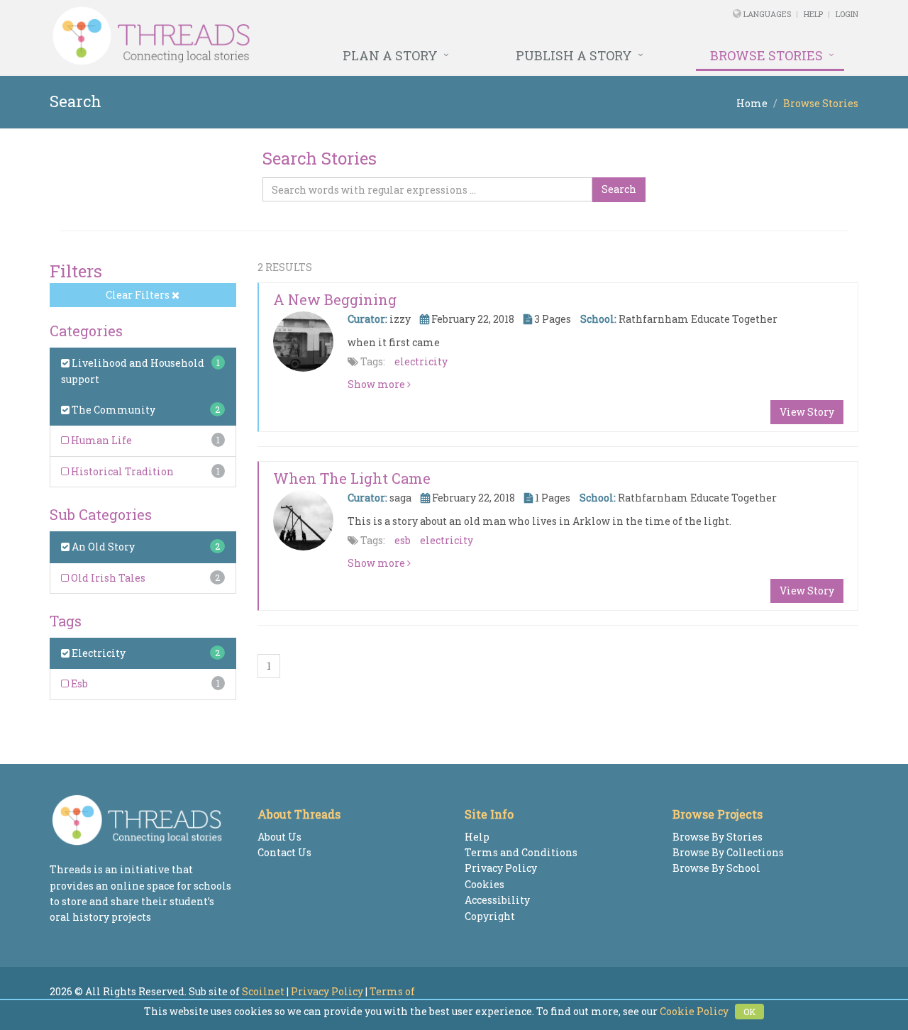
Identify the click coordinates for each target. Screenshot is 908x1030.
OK (749, 1011)
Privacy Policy (501, 868)
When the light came (352, 478)
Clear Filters (139, 294)
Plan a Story (390, 55)
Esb (78, 683)
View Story (807, 412)
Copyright (490, 916)
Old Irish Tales (107, 578)
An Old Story (102, 546)
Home (752, 103)
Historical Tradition (121, 471)
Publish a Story (574, 55)
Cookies (484, 884)
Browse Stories (766, 55)
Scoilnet (263, 991)
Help (813, 14)
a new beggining (335, 299)
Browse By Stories (717, 836)
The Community (112, 409)
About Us (279, 836)
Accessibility (497, 900)
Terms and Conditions (521, 852)
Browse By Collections (728, 852)
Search (619, 189)
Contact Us (284, 852)
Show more (377, 384)
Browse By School (716, 868)
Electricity (98, 653)
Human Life (100, 440)
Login (847, 14)
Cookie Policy (694, 1011)
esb (402, 540)
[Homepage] (300, 36)
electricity (421, 361)
